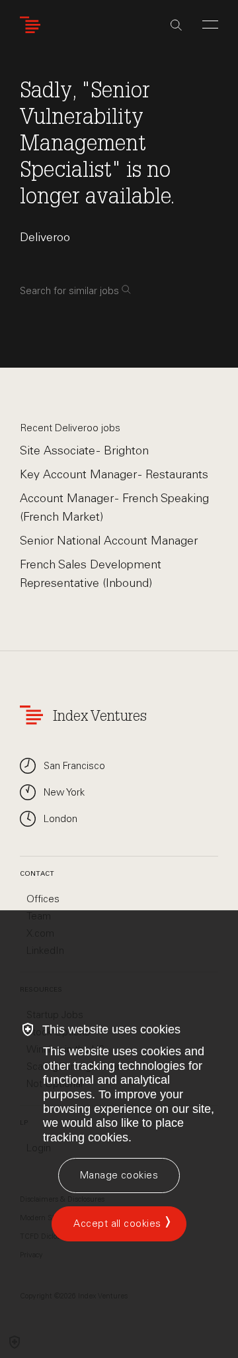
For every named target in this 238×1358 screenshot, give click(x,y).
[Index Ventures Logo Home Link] (33, 25)
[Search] (176, 25)
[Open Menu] (210, 24)
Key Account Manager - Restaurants (114, 474)
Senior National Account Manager (109, 540)
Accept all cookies (117, 1223)
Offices (43, 899)
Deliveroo (45, 237)
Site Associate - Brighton (84, 450)
